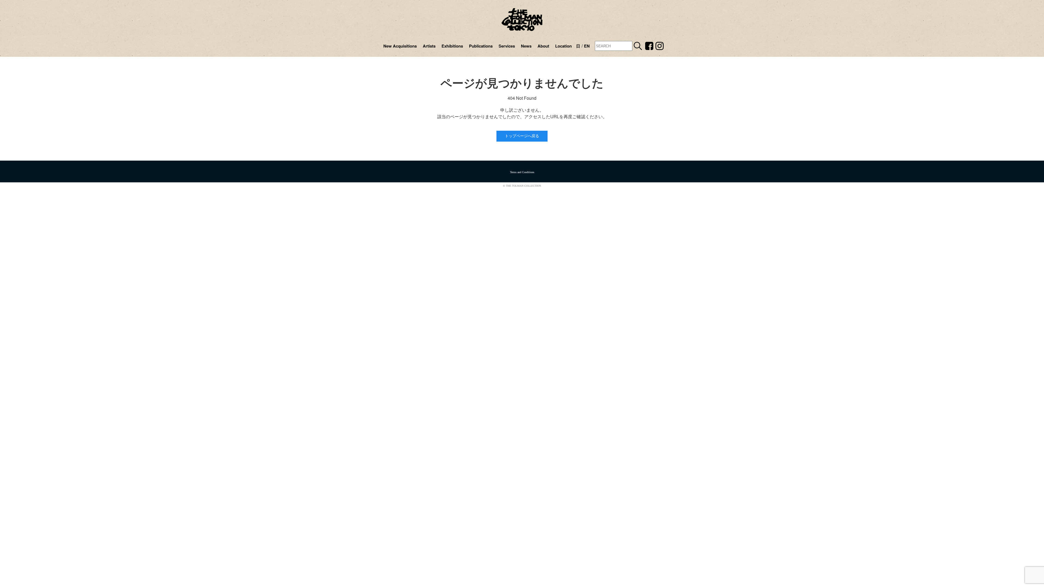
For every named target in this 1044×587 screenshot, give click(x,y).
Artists (429, 46)
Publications (481, 46)
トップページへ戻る (522, 136)
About (543, 46)
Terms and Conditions (522, 172)
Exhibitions (452, 46)
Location (563, 46)
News (526, 46)
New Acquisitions (400, 46)
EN (587, 46)
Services (507, 46)
